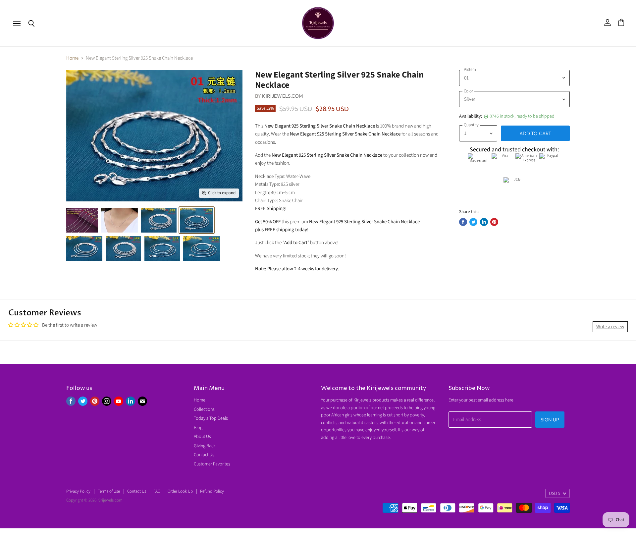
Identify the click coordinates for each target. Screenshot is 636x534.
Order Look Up (180, 491)
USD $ (554, 493)
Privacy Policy (78, 491)
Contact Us (204, 455)
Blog (198, 427)
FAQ (156, 491)
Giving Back (205, 446)
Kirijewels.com (282, 96)
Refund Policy (212, 491)
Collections (204, 409)
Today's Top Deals (211, 418)
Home (72, 58)
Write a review (610, 326)
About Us (202, 436)
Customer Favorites (212, 464)
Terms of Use (109, 491)
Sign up (550, 419)
